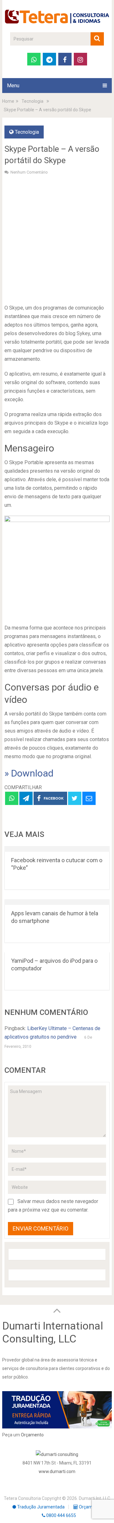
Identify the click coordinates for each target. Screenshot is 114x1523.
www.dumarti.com (57, 1471)
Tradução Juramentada (40, 1506)
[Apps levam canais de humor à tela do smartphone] (57, 902)
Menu (13, 86)
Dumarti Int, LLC (94, 1498)
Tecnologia (27, 132)
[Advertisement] (57, 239)
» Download (29, 773)
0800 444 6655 (60, 1515)
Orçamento (32, 1434)
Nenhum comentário (29, 172)
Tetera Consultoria (22, 1498)
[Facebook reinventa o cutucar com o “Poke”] (57, 849)
